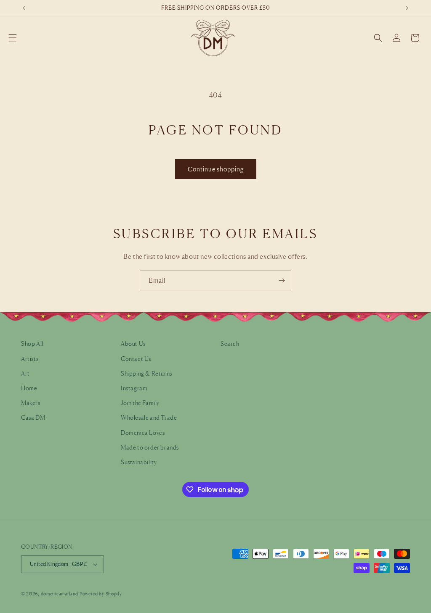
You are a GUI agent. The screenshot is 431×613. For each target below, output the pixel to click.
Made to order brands (150, 447)
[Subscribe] (281, 280)
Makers (30, 402)
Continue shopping (216, 169)
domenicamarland (60, 594)
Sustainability (139, 462)
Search (230, 343)
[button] (12, 38)
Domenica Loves (143, 432)
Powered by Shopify (101, 594)
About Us (133, 343)
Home (29, 388)
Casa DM (33, 417)
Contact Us (136, 358)
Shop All (32, 343)
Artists (29, 358)
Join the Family (140, 402)
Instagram (134, 388)
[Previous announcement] (24, 8)
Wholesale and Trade (149, 417)
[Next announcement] (407, 8)
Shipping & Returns (146, 373)
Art (25, 373)
